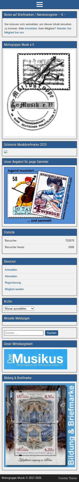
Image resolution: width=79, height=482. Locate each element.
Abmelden (11, 276)
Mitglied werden (14, 289)
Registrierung (13, 282)
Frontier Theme (68, 478)
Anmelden (31, 28)
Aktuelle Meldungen (17, 318)
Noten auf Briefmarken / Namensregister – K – (35, 15)
